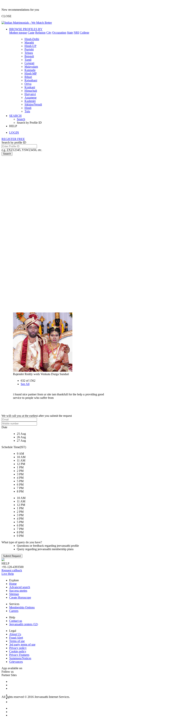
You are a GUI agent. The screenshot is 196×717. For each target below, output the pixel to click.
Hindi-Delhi (31, 39)
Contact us (15, 620)
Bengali (29, 56)
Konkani (29, 87)
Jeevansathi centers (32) (23, 624)
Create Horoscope (20, 597)
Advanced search (19, 587)
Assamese (30, 97)
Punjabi (29, 49)
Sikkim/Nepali (33, 104)
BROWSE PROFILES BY (25, 29)
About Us (15, 634)
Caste (31, 32)
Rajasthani (30, 80)
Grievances (16, 661)
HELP (13, 126)
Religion (40, 32)
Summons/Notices (20, 658)
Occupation (59, 32)
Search (21, 119)
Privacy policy (18, 648)
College (84, 32)
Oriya (27, 83)
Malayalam (31, 66)
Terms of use (17, 641)
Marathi (29, 42)
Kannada (29, 70)
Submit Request (12, 556)
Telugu (28, 52)
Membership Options (22, 607)
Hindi (27, 107)
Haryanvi (30, 94)
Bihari (28, 77)
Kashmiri (30, 101)
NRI (76, 32)
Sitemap (14, 594)
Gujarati (29, 63)
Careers (13, 610)
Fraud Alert (16, 637)
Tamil (27, 59)
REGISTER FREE (13, 139)
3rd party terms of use (22, 644)
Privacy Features (19, 654)
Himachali (30, 90)
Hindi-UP (30, 46)
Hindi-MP (30, 73)
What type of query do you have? (22, 542)
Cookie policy (17, 651)
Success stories (18, 590)
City (48, 32)
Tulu (27, 111)
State (70, 32)
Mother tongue (18, 32)
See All (25, 384)
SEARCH (15, 115)
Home (13, 583)
